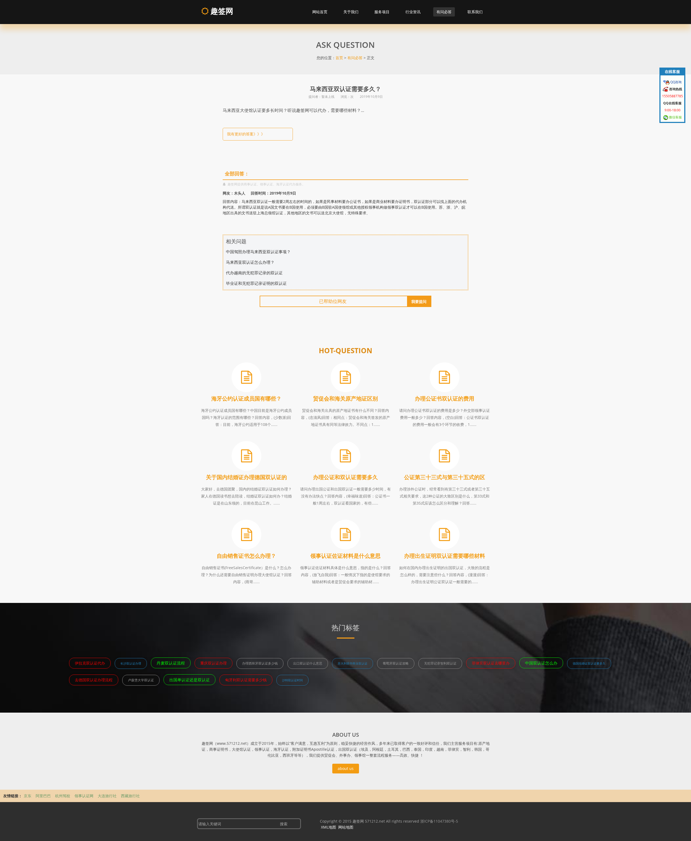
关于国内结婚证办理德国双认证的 (246, 477)
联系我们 (475, 11)
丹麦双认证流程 (171, 663)
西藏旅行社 (130, 795)
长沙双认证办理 (130, 663)
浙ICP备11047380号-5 (439, 821)
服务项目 (381, 11)
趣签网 (221, 11)
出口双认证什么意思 (307, 663)
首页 (339, 57)
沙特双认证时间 (292, 680)
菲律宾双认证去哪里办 (491, 663)
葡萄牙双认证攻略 (396, 663)
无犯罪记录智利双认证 (440, 663)
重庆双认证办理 (213, 663)
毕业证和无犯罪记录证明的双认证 (256, 283)
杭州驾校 (62, 795)
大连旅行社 (107, 795)
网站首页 (319, 11)
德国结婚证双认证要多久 (589, 663)
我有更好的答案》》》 (246, 133)
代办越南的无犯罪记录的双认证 (254, 272)
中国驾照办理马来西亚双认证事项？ (258, 251)
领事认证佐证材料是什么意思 (345, 555)
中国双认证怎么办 (541, 663)
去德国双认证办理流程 (94, 679)
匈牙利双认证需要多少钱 (246, 679)
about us (346, 768)
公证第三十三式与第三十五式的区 (444, 477)
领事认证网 (83, 795)
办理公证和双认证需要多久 (345, 477)
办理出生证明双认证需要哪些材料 (444, 555)
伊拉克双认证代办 (90, 663)
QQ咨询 (675, 82)
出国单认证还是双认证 (189, 679)
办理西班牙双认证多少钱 (260, 663)
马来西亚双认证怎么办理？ (250, 262)
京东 (27, 795)
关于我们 (350, 11)
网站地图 (345, 827)
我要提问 (418, 301)
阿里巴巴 (43, 795)
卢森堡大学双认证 (141, 680)
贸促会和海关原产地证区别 (345, 398)
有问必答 (444, 11)
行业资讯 (413, 11)
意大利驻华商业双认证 (352, 663)
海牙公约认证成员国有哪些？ (246, 398)
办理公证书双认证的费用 (444, 398)
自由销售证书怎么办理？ (246, 555)
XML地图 (328, 827)
